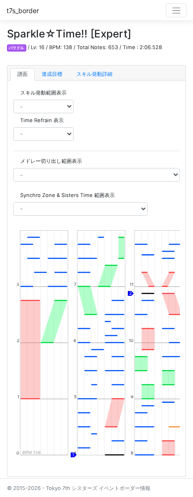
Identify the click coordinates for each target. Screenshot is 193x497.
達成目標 (52, 74)
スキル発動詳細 (94, 74)
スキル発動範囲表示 (43, 92)
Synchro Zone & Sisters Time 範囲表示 (67, 195)
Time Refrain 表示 (42, 120)
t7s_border (23, 11)
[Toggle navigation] (176, 10)
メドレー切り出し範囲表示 (51, 161)
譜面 (22, 74)
